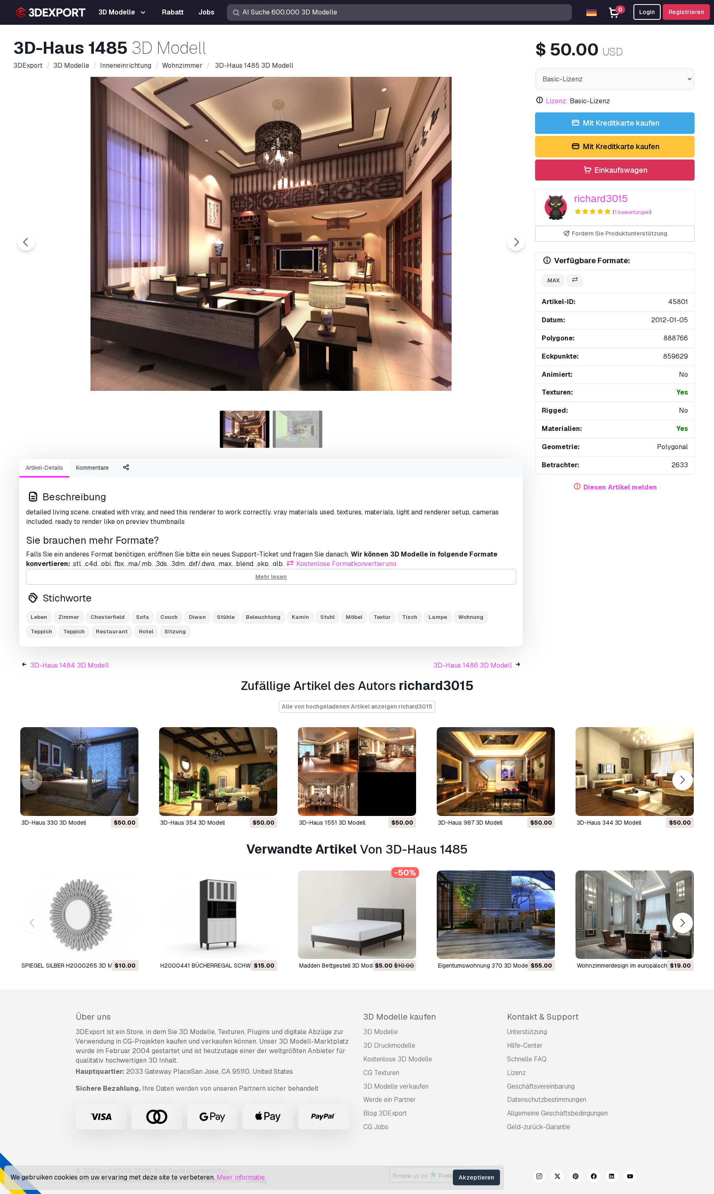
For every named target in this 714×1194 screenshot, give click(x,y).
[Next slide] (516, 242)
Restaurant (112, 631)
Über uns (93, 1016)
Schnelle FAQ (527, 1059)
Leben (39, 617)
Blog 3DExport (385, 1113)
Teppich (74, 631)
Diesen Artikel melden (620, 487)
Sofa (142, 617)
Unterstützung (527, 1032)
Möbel (354, 617)
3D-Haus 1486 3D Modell (472, 665)
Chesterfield (107, 617)
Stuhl (327, 617)
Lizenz (516, 1072)
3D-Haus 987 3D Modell (470, 822)
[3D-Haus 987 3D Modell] (496, 771)
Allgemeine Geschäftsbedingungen (557, 1113)
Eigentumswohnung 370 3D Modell (484, 965)
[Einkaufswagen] (109, 804)
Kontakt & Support (542, 1016)
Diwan (197, 617)
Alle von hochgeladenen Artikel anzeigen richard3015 (357, 706)
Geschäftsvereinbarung (541, 1086)
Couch (169, 617)
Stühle (226, 617)
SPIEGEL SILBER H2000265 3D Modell (73, 965)
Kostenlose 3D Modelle (397, 1059)
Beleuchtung (263, 617)
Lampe (437, 617)
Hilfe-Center (525, 1045)
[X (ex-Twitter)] (557, 1177)
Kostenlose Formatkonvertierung (345, 563)
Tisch (409, 617)
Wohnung (470, 617)
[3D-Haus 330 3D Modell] (79, 771)
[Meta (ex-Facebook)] (593, 1177)
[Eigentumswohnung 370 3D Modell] (496, 915)
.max (553, 280)
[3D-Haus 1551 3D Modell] (357, 771)
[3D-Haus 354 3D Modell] (218, 771)
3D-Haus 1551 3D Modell (332, 822)
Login (647, 12)
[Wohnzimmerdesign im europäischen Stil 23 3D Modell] (635, 915)
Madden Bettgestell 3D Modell (338, 965)
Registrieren (686, 12)
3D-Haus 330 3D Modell (53, 822)
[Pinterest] (575, 1177)
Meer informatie (241, 1177)
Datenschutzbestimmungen (546, 1099)
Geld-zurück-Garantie (538, 1127)
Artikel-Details (44, 467)
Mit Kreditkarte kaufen (620, 123)
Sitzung (175, 631)
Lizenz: (557, 101)
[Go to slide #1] (244, 429)
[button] (682, 779)
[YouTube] (630, 1177)
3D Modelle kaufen (399, 1016)
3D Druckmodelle (389, 1045)
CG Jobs (375, 1127)
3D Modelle (380, 1032)
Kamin (300, 617)
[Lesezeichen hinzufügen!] (126, 804)
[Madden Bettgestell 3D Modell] (357, 915)
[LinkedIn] (612, 1177)
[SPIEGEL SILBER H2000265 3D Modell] (79, 915)
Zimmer (68, 617)
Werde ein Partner (389, 1099)
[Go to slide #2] (297, 429)
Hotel (146, 631)
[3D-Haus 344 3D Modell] (635, 771)
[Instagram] (539, 1177)
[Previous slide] (26, 242)
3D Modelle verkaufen (395, 1086)
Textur (382, 617)
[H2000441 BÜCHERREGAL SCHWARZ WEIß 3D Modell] (218, 915)
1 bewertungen (632, 212)
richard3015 (601, 198)
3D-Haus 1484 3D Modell (69, 665)
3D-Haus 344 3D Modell (609, 822)
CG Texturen (381, 1072)
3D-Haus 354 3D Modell (192, 822)
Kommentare (92, 467)
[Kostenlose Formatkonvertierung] (575, 281)
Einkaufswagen (620, 170)
